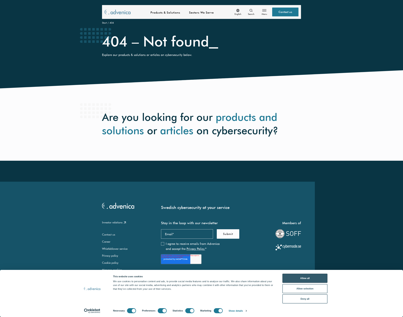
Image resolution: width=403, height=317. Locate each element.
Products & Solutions (165, 12)
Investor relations (112, 222)
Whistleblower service (115, 249)
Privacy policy (110, 255)
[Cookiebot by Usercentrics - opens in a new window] (92, 310)
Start (104, 22)
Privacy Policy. (196, 249)
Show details (236, 310)
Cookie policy (110, 263)
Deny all (305, 298)
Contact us (285, 12)
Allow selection (305, 288)
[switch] (162, 310)
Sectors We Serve (201, 12)
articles (176, 130)
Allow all (305, 278)
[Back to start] (118, 12)
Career (106, 241)
